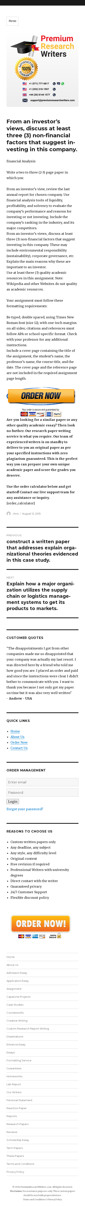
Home (15, 731)
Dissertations (15, 1036)
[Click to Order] (42, 402)
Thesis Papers (15, 1155)
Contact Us (19, 748)
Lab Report (14, 1084)
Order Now (19, 742)
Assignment (14, 988)
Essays (11, 1052)
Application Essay (18, 980)
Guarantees (14, 1068)
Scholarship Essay (18, 1140)
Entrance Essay (16, 1044)
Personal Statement (19, 1100)
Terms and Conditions (20, 1163)
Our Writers (14, 1092)
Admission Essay (17, 972)
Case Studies (15, 1004)
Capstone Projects (18, 996)
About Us (17, 737)
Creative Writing (17, 1020)
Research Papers (17, 1124)
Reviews (12, 1132)
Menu (12, 21)
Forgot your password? (25, 809)
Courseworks (15, 1012)
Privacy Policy (15, 1171)
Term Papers (15, 1147)
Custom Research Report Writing (28, 1028)
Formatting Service (19, 1060)
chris (16, 513)
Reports (12, 1116)
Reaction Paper (17, 1108)
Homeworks (14, 1076)
